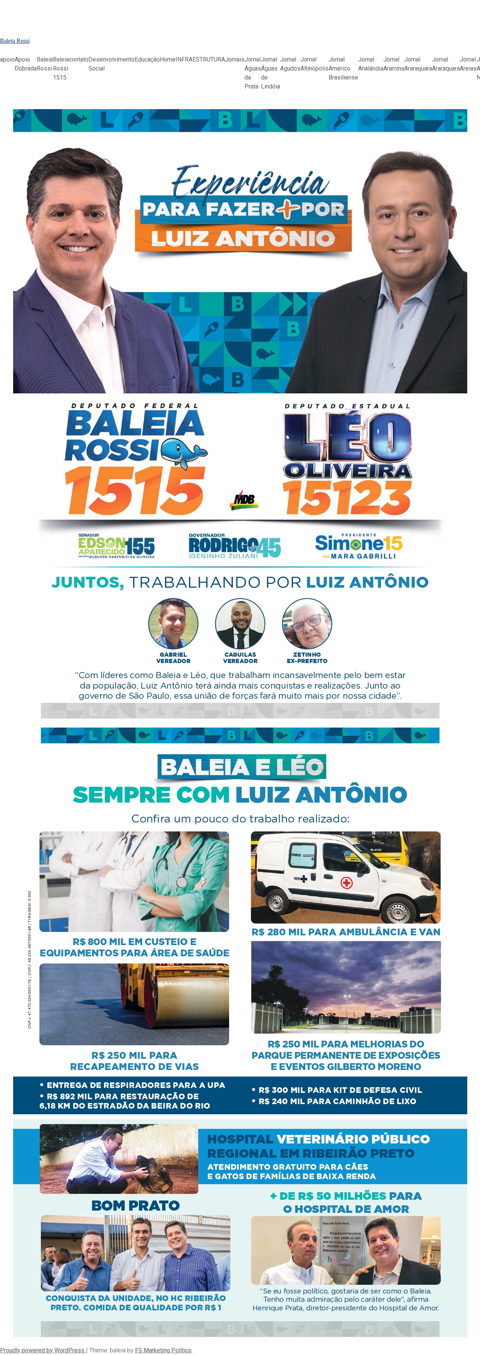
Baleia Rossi (15, 41)
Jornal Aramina (393, 64)
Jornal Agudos (290, 64)
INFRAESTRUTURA (200, 59)
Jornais (234, 59)
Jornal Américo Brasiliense (343, 68)
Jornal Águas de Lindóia (270, 73)
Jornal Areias (468, 64)
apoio (7, 59)
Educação (147, 59)
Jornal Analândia (370, 64)
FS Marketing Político (163, 1350)
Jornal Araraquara (418, 64)
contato (78, 59)
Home (168, 59)
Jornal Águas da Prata (252, 73)
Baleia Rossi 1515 (61, 68)
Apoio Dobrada (26, 64)
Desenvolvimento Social (111, 64)
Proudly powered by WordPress (43, 1350)
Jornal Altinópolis (314, 64)
